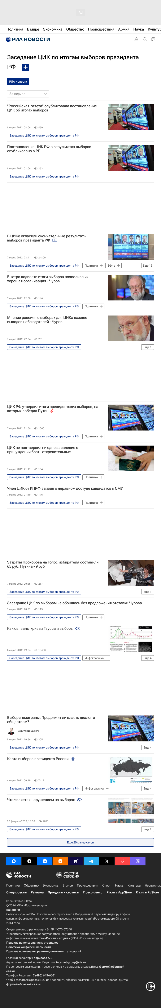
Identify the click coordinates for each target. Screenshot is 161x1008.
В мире (68, 885)
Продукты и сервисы (63, 892)
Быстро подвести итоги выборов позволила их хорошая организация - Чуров (47, 279)
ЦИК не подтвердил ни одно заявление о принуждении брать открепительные (42, 450)
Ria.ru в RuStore (147, 892)
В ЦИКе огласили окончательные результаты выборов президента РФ (46, 238)
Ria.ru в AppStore (119, 892)
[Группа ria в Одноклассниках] (60, 861)
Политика (13, 885)
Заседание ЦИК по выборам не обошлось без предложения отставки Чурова (74, 603)
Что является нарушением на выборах (41, 800)
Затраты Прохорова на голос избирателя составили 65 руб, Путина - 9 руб (53, 564)
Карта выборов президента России (38, 759)
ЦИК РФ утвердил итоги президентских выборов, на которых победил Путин (52, 409)
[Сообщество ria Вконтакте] (44, 861)
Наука (119, 885)
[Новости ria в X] (106, 861)
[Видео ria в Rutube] (75, 861)
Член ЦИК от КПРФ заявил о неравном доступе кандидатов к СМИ (65, 488)
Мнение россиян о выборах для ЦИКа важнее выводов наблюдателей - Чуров (47, 320)
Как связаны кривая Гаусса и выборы (40, 628)
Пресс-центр (92, 892)
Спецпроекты (16, 892)
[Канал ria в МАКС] (13, 861)
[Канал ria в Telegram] (91, 861)
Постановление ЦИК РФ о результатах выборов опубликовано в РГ (49, 149)
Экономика (50, 885)
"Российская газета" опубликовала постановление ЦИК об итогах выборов (52, 108)
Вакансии (13, 909)
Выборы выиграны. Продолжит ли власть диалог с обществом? (51, 719)
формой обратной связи (23, 984)
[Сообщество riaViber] (137, 861)
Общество (31, 885)
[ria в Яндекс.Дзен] (29, 861)
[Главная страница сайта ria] (27, 39)
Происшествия (87, 885)
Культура (134, 885)
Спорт (106, 885)
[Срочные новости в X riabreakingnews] (122, 861)
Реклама (37, 892)
